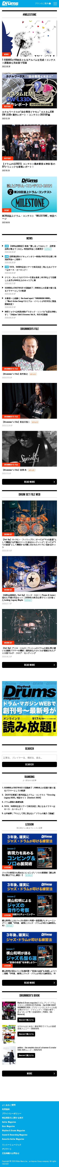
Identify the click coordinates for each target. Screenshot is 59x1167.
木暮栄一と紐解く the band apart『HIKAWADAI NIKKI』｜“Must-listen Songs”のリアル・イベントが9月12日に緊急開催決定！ (30, 301)
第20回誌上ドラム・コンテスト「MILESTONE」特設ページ (29, 217)
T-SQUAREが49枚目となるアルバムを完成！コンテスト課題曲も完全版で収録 (28, 61)
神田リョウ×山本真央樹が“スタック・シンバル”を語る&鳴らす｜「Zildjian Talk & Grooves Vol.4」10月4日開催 (31, 313)
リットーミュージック (11, 1144)
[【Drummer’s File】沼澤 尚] (29, 449)
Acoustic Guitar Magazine (13, 1138)
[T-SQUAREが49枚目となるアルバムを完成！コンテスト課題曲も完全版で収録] (29, 38)
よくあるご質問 (9, 1104)
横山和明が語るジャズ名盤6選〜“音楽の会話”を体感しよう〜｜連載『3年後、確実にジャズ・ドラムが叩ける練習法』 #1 (29, 972)
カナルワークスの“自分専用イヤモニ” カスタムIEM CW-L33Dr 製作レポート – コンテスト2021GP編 (28, 113)
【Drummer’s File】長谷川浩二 (16, 421)
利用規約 (6, 1109)
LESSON (7, 867)
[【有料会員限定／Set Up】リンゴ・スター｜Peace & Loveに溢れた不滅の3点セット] (29, 574)
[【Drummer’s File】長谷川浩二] (29, 401)
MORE (29, 1073)
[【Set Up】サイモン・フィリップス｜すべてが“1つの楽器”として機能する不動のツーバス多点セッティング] (29, 518)
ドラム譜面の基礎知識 (13, 801)
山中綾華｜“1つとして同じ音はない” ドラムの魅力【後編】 (29, 813)
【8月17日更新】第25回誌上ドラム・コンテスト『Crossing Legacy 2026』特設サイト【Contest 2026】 (29, 796)
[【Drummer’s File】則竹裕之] (29, 353)
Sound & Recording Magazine (14, 1134)
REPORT (7, 106)
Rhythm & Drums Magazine (13, 1130)
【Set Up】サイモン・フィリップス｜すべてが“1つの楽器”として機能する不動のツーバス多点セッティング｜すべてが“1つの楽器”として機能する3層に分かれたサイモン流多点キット (29, 543)
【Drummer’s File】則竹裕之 (15, 373)
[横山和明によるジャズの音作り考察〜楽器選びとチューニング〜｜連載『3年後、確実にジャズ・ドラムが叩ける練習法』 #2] (29, 899)
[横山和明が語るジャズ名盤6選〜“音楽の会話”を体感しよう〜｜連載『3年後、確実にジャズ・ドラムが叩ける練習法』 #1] (29, 950)
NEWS (6, 54)
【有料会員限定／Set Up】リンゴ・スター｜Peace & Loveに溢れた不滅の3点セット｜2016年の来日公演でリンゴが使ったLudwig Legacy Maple (29, 597)
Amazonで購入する (26, 1019)
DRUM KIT (8, 534)
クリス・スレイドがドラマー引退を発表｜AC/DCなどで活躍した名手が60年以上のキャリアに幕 (30, 279)
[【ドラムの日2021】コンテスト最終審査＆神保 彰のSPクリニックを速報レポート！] (29, 142)
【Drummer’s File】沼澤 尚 (14, 469)
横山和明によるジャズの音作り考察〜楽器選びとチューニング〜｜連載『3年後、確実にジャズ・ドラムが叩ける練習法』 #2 (29, 923)
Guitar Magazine (9, 1121)
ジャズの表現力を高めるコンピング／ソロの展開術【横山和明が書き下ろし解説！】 (29, 873)
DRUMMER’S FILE (11, 368)
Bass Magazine (8, 1126)
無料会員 (33, 374)
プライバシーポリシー (11, 1113)
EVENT (6, 210)
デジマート (7, 1148)
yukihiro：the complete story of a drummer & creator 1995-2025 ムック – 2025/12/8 (36, 1048)
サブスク (48, 249)
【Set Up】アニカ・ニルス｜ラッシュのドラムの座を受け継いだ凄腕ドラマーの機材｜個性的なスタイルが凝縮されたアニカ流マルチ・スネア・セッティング (29, 650)
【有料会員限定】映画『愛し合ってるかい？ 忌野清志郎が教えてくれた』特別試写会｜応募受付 (30, 247)
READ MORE (29, 481)
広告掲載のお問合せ (10, 1153)
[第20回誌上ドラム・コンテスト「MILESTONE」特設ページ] (29, 194)
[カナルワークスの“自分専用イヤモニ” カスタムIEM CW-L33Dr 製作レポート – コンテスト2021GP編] (29, 90)
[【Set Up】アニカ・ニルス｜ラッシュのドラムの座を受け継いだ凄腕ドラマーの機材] (29, 627)
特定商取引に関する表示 (12, 1117)
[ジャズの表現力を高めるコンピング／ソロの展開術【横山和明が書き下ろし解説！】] (29, 851)
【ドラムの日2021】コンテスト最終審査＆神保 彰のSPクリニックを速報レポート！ (28, 165)
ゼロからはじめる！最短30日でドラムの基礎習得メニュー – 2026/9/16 (36, 1027)
